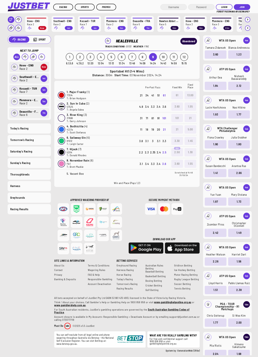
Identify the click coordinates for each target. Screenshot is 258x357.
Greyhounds (17, 197)
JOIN (242, 6)
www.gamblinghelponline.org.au (172, 302)
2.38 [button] (239, 290)
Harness (15, 186)
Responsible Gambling (100, 279)
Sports (85, 6)
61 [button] (177, 95)
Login (224, 6)
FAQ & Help (94, 274)
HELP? (219, 11)
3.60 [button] (215, 54)
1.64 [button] (215, 85)
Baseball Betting (154, 271)
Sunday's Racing (20, 163)
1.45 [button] (190, 140)
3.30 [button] (177, 140)
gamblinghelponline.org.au (163, 343)
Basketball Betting (155, 276)
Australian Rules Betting (154, 267)
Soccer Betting (182, 283)
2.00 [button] (239, 322)
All (17, 56)
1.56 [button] (239, 261)
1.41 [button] (215, 173)
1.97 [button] (215, 201)
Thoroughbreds (20, 174)
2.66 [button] (239, 173)
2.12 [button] (239, 85)
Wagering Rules (96, 270)
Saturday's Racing (21, 151)
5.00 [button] (190, 129)
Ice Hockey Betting (184, 270)
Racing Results (19, 209)
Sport (42, 39)
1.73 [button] (239, 201)
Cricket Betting (153, 285)
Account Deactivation (99, 283)
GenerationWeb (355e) (188, 350)
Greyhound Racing (127, 265)
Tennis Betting (182, 288)
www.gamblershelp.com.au (70, 305)
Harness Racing (125, 270)
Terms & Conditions (99, 265)
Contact (58, 270)
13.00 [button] (190, 95)
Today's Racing (19, 128)
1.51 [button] (215, 290)
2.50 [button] (177, 152)
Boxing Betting (153, 280)
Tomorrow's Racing (22, 140)
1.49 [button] (238, 232)
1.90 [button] (215, 144)
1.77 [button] (239, 114)
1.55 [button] (190, 106)
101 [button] (177, 118)
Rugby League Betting (186, 279)
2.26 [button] (215, 261)
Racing (63, 6)
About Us (59, 265)
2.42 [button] (216, 232)
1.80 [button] (238, 144)
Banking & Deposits (65, 279)
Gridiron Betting (183, 265)
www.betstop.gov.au (66, 343)
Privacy (58, 274)
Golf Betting (152, 290)
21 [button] (190, 118)
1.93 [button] (215, 114)
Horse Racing (124, 274)
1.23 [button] (238, 54)
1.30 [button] (190, 152)
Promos (106, 6)
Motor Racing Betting (186, 274)
